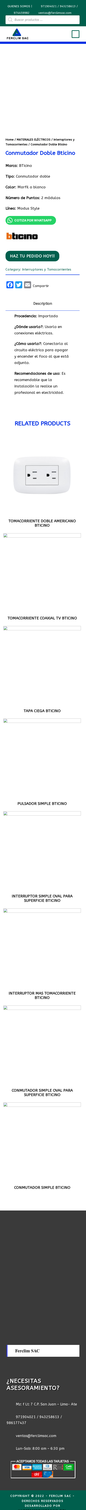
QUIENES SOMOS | (20, 6)
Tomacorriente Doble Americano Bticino (42, 523)
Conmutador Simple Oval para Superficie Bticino (42, 1092)
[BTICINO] (22, 236)
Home (10, 139)
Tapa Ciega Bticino (42, 711)
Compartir (41, 286)
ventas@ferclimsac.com (54, 12)
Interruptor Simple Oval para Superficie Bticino (42, 898)
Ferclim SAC (27, 1351)
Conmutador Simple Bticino (42, 1187)
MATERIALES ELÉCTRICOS (33, 139)
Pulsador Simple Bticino (42, 803)
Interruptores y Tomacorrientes (46, 269)
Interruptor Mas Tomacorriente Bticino (42, 995)
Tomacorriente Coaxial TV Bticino (42, 618)
